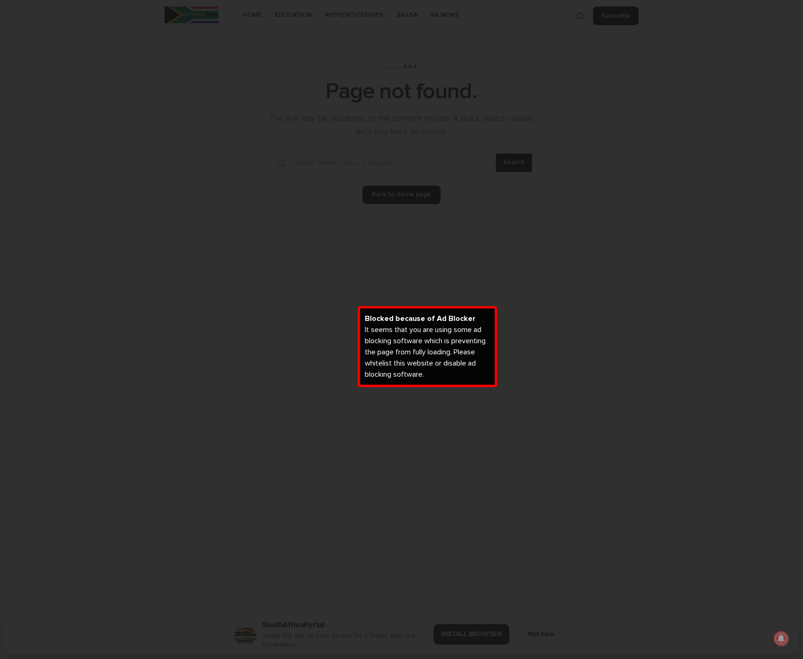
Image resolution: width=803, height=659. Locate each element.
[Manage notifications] (781, 638)
